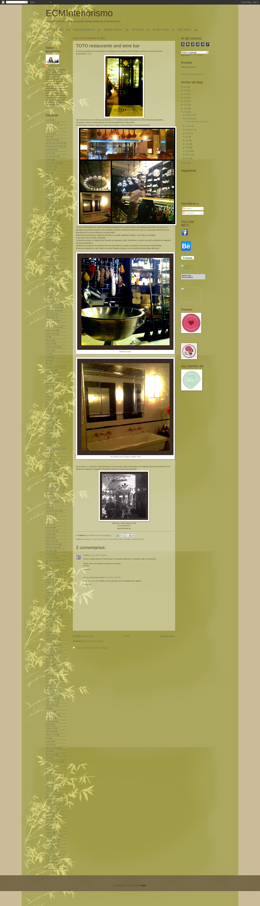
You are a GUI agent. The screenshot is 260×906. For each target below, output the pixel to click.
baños (48, 176)
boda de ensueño (52, 199)
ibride (48, 455)
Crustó (114, 120)
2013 (186, 108)
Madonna (49, 537)
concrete (49, 274)
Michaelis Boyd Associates (55, 561)
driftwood (49, 340)
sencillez (49, 725)
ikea (47, 458)
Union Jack (50, 791)
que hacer (184, 29)
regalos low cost (52, 685)
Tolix (47, 774)
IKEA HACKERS (51, 461)
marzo (188, 151)
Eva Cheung (50, 370)
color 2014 (49, 264)
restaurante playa (52, 692)
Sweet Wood (50, 754)
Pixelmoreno (50, 658)
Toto (89, 54)
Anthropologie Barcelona (54, 146)
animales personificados (54, 143)
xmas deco (50, 852)
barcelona (87, 539)
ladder (48, 508)
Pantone (49, 642)
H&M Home (50, 432)
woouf (48, 849)
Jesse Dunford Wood (53, 491)
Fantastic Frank (51, 373)
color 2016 (49, 268)
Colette (48, 255)
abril (187, 147)
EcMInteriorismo (55, 66)
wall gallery (50, 826)
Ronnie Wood (51, 705)
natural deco (50, 596)
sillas (47, 738)
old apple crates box (53, 616)
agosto (188, 133)
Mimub (48, 569)
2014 (186, 105)
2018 (186, 90)
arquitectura (50, 150)
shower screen (51, 735)
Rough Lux (50, 711)
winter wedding (51, 846)
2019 (186, 87)
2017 (186, 94)
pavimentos (50, 649)
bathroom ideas (51, 186)
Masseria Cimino (52, 547)
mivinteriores (50, 579)
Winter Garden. (51, 843)
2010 (186, 163)
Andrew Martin (51, 140)
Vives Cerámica (51, 813)
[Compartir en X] (127, 535)
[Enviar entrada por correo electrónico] (117, 535)
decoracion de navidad (54, 304)
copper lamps (51, 281)
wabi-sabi (49, 816)
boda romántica (51, 203)
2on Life (58, 29)
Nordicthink (50, 599)
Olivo (48, 625)
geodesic (49, 406)
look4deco (49, 527)
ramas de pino (51, 672)
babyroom (49, 169)
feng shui (138, 29)
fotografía (49, 396)
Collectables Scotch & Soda (56, 259)
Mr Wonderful (51, 586)
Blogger (143, 885)
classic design (51, 246)
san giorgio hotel (52, 715)
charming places (84, 29)
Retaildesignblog (52, 698)
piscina (48, 655)
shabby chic (50, 728)
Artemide (49, 160)
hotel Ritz (49, 451)
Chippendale (50, 239)
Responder (87, 569)
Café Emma (50, 209)
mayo (188, 144)
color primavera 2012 (53, 271)
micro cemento (51, 566)
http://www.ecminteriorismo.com (192, 74)
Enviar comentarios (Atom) (93, 641)
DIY (47, 337)
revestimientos (51, 702)
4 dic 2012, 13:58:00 (113, 577)
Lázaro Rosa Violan (116, 539)
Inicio (126, 636)
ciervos (48, 242)
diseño (48, 324)
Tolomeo (49, 778)
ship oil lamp (50, 731)
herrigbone (50, 441)
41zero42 (49, 133)
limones (48, 521)
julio (187, 137)
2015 (186, 101)
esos (47, 354)
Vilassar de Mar (51, 797)
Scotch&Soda (51, 721)
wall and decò (51, 823)
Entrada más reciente (83, 636)
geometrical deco (52, 413)
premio (48, 662)
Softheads (49, 745)
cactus (48, 206)
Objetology (50, 609)
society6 (49, 741)
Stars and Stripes (52, 748)
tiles (47, 764)
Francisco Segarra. (53, 400)
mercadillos (50, 551)
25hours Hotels (51, 123)
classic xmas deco (52, 249)
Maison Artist (50, 541)
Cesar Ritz (50, 229)
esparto (48, 357)
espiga (48, 360)
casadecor (50, 226)
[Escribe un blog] (124, 535)
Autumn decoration (52, 163)
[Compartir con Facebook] (130, 535)
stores (48, 751)
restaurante (50, 688)
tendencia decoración (53, 761)
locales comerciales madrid (94, 577)
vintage (48, 801)
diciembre (189, 115)
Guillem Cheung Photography (51, 427)
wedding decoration (53, 836)
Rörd (47, 708)
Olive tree (49, 622)
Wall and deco (51, 819)
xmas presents (51, 866)
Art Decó (49, 153)
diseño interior (113, 29)
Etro (47, 363)
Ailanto (48, 136)
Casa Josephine (52, 219)
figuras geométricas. (53, 383)
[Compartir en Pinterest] (133, 535)
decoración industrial (53, 307)
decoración (50, 297)
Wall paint (49, 829)
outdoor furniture (52, 639)
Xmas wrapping (51, 869)
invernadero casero (53, 475)
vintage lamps (51, 809)
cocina (48, 252)
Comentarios (189, 213)
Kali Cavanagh (51, 501)
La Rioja (49, 504)
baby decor (50, 166)
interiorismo (50, 471)
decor (48, 294)
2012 (186, 112)
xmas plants (50, 862)
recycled (49, 675)
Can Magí (49, 213)
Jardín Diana (50, 485)
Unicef (48, 788)
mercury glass (51, 557)
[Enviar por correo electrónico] (121, 535)
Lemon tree (50, 514)
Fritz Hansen (50, 403)
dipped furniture (51, 320)
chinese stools (51, 236)
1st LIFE (49, 120)
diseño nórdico (51, 334)
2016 (186, 98)
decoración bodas (52, 300)
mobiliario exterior (52, 582)
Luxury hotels (51, 531)
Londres (49, 524)
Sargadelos (50, 718)
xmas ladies (50, 859)
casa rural (49, 222)
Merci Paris (50, 554)
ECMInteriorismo (79, 13)
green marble (50, 423)
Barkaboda (50, 183)
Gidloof (48, 416)
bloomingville (50, 196)
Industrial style (51, 465)
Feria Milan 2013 (52, 380)
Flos (47, 393)
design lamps (50, 317)
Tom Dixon (50, 781)
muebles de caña (52, 592)
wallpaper (49, 833)
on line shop (161, 29)
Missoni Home (51, 576)
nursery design (51, 606)
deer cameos (50, 314)
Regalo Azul (50, 682)
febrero (188, 155)
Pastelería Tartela (52, 645)
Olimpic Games (51, 619)
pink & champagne (52, 652)
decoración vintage (53, 310)
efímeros (49, 350)
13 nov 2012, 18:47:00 (98, 555)
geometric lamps (52, 410)
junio (187, 140)
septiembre (190, 130)
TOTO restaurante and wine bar (197, 121)
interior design (51, 468)
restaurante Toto (138, 539)
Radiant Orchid (51, 668)
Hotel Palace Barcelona (54, 448)
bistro (48, 193)
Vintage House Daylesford (55, 804)
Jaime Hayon (50, 481)
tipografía (49, 768)
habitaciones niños (52, 435)
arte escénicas (51, 156)
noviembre (190, 118)
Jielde (48, 494)
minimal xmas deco (53, 572)
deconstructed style (53, 291)
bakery (48, 173)
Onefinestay (50, 632)
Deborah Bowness (52, 287)
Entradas (188, 208)
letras (48, 518)
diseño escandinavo (53, 327)
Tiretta (48, 771)
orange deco (50, 635)
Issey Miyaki (50, 478)
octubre (189, 126)
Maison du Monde (52, 544)
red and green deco (53, 678)
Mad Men (49, 534)
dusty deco (50, 344)
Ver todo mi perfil (52, 108)
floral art (49, 386)
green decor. (50, 420)
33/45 (48, 130)
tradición (49, 784)
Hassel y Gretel (51, 438)
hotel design (50, 445)
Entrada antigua (167, 636)
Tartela (48, 758)
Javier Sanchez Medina (54, 488)
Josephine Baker (52, 498)
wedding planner (52, 839)
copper (48, 277)
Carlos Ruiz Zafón (52, 216)
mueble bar (50, 589)
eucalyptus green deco (54, 367)
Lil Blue (86, 555)
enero (188, 158)
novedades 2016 (52, 602)
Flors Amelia (50, 390)
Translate (199, 55)
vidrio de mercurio (52, 794)
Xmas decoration (52, 856)
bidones (48, 189)
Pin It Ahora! (80, 535)
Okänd (48, 612)
